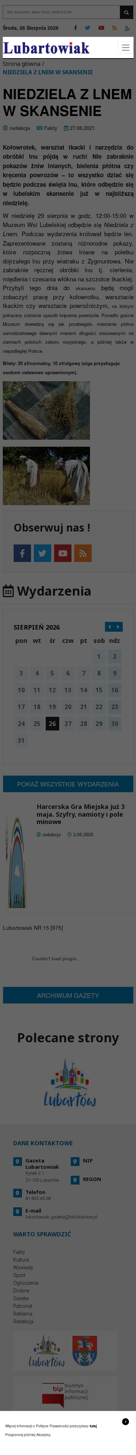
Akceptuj (43, 1434)
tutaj (93, 1425)
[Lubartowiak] (46, 48)
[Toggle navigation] (126, 48)
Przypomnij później (20, 1434)
